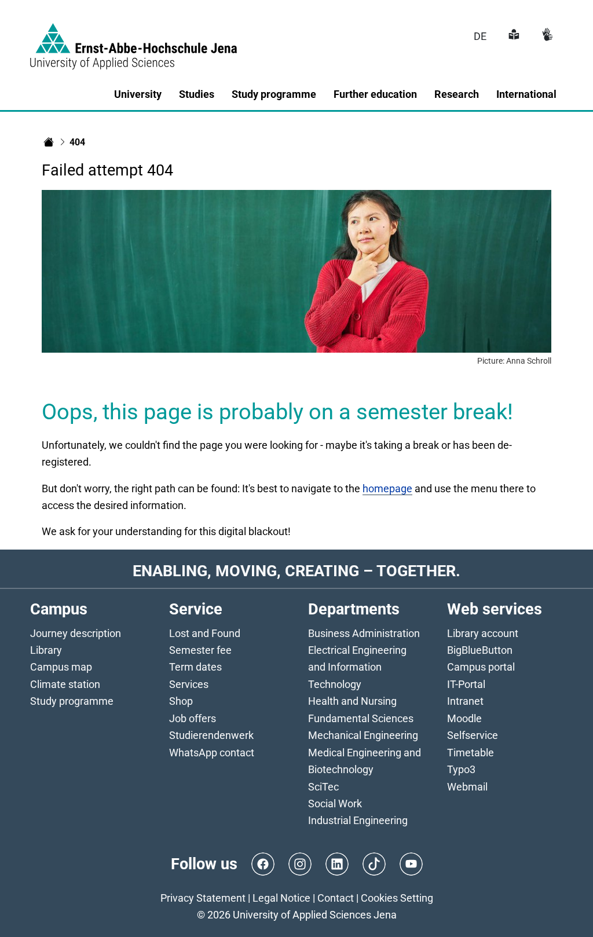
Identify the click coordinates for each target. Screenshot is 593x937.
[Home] (49, 142)
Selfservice (472, 735)
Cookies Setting (397, 898)
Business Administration (364, 633)
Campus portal (481, 667)
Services (188, 684)
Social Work (335, 803)
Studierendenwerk (211, 735)
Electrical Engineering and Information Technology (357, 667)
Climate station (65, 684)
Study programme (72, 701)
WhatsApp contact (211, 752)
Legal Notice (281, 898)
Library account (482, 633)
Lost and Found (204, 633)
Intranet (465, 701)
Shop (181, 701)
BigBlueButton (480, 650)
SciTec (323, 787)
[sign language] (546, 36)
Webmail (467, 787)
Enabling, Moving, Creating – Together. (296, 571)
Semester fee (200, 650)
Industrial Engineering (358, 820)
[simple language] (512, 36)
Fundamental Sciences (360, 718)
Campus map (61, 667)
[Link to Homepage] (133, 39)
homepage (387, 488)
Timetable (470, 752)
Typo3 (461, 769)
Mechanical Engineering (363, 735)
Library (46, 650)
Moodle (464, 718)
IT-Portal (466, 684)
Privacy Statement (203, 898)
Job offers (192, 718)
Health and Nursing (352, 701)
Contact (335, 898)
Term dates (195, 667)
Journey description (75, 633)
